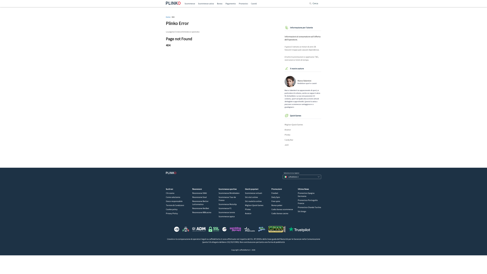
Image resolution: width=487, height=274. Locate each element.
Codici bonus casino (279, 213)
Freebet (274, 193)
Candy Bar (289, 140)
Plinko (287, 134)
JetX (287, 145)
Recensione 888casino (201, 212)
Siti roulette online (253, 201)
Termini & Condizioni (175, 205)
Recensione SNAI (199, 193)
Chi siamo (170, 193)
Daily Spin (275, 197)
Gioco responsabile (174, 201)
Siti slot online (251, 197)
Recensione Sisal (199, 197)
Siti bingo (302, 211)
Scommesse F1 (225, 208)
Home (168, 17)
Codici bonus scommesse (282, 209)
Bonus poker (276, 205)
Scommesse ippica (227, 216)
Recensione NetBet (200, 208)
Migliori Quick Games (294, 124)
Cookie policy (171, 209)
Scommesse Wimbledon (229, 193)
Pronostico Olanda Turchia (309, 207)
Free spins (275, 201)
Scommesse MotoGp (228, 204)
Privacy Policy (172, 213)
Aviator (288, 129)
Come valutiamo (173, 197)
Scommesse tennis (227, 212)
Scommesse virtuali (253, 193)
